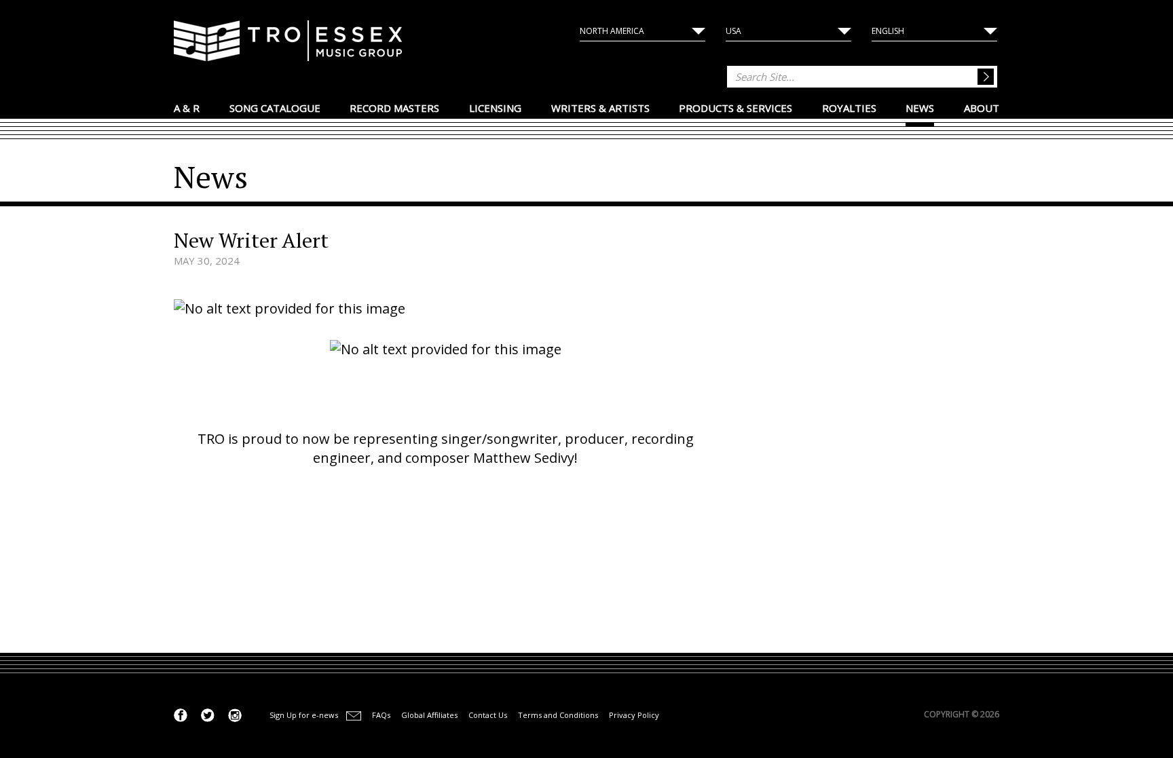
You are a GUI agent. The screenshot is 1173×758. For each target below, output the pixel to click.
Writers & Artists (600, 108)
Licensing (495, 108)
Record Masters (394, 108)
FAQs (381, 715)
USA (733, 31)
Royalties (849, 108)
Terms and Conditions (558, 715)
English (888, 31)
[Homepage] (288, 43)
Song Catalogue (274, 108)
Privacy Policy (634, 715)
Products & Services (735, 108)
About (981, 108)
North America (612, 31)
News (920, 108)
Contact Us (487, 715)
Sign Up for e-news (303, 715)
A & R (187, 108)
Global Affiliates (429, 715)
